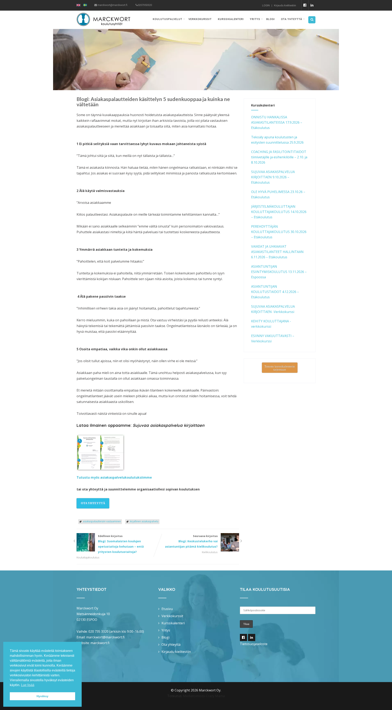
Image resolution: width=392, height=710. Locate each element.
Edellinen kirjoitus (121, 544)
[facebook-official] (304, 5)
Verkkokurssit (200, 19)
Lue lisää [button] (27, 685)
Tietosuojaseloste (253, 644)
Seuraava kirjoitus (191, 541)
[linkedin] (311, 5)
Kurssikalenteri (231, 19)
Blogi (270, 19)
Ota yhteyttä (291, 19)
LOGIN (266, 5)
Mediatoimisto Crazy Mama (204, 696)
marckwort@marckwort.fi (105, 637)
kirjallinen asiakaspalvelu (144, 521)
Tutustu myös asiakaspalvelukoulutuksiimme (114, 477)
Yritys (255, 19)
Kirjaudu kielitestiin (285, 5)
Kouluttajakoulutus (88, 557)
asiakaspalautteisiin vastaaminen (102, 521)
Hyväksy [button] (42, 696)
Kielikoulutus (210, 552)
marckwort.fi (99, 643)
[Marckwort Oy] (103, 13)
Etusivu (167, 609)
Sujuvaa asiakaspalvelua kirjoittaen (168, 425)
